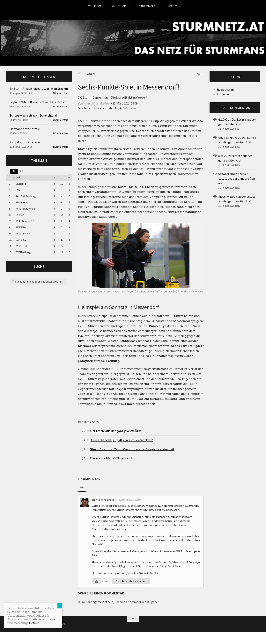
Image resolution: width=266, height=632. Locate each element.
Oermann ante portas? (25, 129)
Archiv (172, 6)
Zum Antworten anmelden (131, 581)
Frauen (89, 74)
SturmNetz (147, 6)
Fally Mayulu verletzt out (26, 142)
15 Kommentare (59, 133)
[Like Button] (96, 581)
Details (34, 623)
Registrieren (225, 89)
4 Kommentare (60, 146)
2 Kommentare (60, 106)
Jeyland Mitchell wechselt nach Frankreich (38, 102)
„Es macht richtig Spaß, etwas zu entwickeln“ (121, 440)
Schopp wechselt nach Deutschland (33, 115)
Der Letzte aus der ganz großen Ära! (115, 431)
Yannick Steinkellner (97, 103)
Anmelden (224, 94)
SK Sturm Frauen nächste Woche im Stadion (39, 88)
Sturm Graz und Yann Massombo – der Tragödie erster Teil (132, 449)
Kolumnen (118, 6)
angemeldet (99, 602)
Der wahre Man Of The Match (111, 458)
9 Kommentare (60, 120)
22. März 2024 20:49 (129, 499)
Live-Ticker (93, 6)
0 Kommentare (60, 93)
